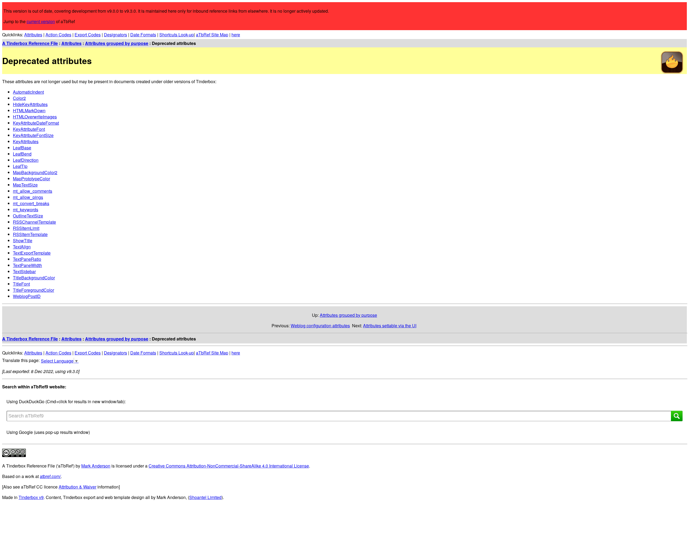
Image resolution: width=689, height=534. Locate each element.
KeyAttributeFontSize (33, 135)
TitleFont (21, 284)
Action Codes (58, 34)
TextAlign (22, 247)
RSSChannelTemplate (34, 222)
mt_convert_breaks (31, 203)
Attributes (33, 34)
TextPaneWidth (27, 265)
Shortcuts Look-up (176, 34)
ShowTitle (22, 240)
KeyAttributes (25, 141)
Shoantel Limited (205, 497)
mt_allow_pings (28, 197)
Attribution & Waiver (77, 487)
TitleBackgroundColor (34, 278)
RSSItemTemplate (30, 234)
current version (41, 21)
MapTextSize (25, 185)
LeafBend (22, 154)
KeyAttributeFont (29, 129)
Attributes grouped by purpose (116, 43)
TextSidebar (24, 271)
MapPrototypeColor (31, 178)
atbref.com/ (50, 476)
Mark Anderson (95, 466)
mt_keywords (25, 209)
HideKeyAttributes (30, 104)
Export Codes (88, 34)
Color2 (19, 98)
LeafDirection (25, 160)
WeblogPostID (27, 296)
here (235, 34)
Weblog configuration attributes (320, 325)
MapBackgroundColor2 (35, 172)
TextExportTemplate (32, 253)
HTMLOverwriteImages (35, 117)
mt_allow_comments (32, 191)
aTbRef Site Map (212, 34)
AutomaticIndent (28, 92)
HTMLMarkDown (29, 110)
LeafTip (20, 166)
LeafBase (22, 148)
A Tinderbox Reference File (30, 43)
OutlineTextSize (28, 216)
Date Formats (143, 34)
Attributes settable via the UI (389, 325)
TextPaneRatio (27, 259)
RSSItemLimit (26, 228)
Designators (115, 34)
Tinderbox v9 (31, 497)
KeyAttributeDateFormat (36, 123)
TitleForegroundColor (33, 290)
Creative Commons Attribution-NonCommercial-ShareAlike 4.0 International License (229, 466)
